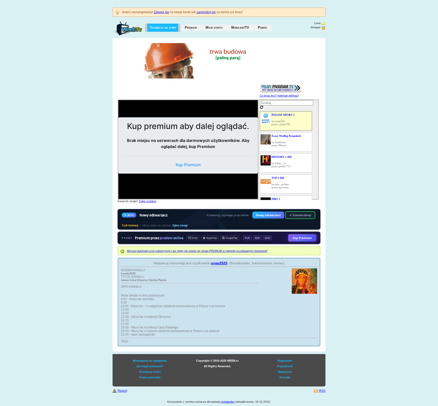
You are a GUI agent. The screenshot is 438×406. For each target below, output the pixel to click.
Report (122, 391)
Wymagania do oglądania (150, 360)
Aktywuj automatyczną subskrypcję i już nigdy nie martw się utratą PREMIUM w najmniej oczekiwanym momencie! (197, 250)
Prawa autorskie (149, 377)
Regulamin (285, 360)
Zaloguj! (315, 27)
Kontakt (285, 377)
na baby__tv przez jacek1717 (281, 161)
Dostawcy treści (149, 371)
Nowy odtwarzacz (268, 215)
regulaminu (227, 401)
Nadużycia (285, 371)
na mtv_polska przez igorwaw (280, 182)
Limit (317, 23)
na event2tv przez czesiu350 (283, 119)
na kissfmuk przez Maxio (286, 140)
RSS (322, 391)
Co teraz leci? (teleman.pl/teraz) (279, 95)
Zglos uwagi (180, 225)
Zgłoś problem (147, 201)
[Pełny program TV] (281, 85)
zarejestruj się (206, 12)
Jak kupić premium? (149, 366)
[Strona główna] (123, 25)
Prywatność (285, 366)
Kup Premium (302, 238)
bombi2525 (219, 263)
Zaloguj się (161, 12)
